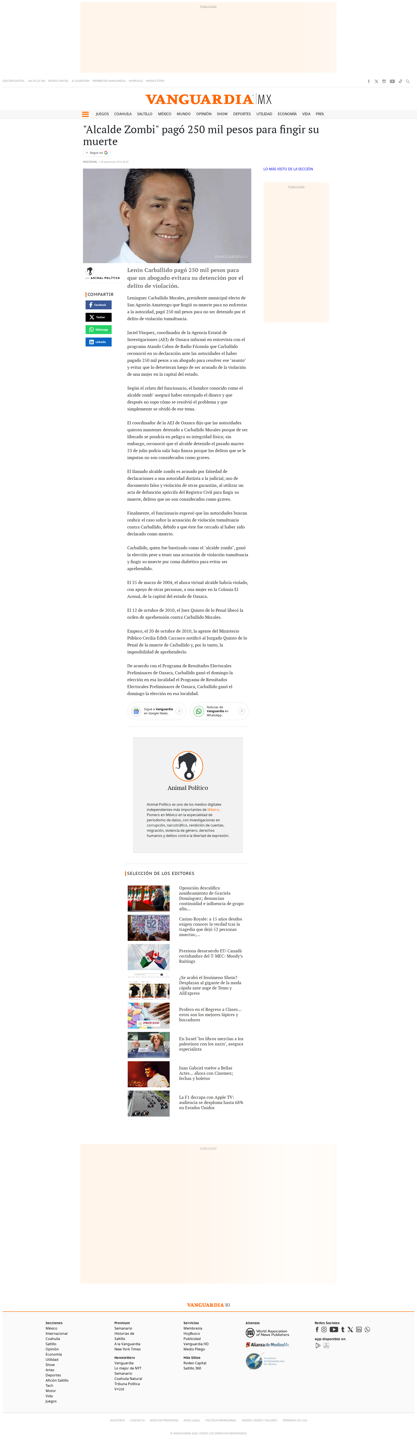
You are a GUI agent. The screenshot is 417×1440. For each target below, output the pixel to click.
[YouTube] (392, 81)
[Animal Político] (188, 766)
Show (222, 114)
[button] (85, 114)
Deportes (242, 114)
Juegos (102, 114)
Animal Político (105, 278)
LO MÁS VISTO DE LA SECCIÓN (288, 169)
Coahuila (123, 114)
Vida (306, 114)
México (164, 114)
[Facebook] (369, 81)
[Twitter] (376, 81)
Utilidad (264, 114)
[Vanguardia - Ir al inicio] (208, 99)
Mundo (184, 114)
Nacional (90, 162)
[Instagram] (384, 81)
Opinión (204, 114)
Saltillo (144, 114)
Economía (287, 114)
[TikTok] (400, 81)
